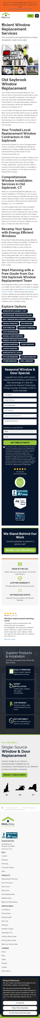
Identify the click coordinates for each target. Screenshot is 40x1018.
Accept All (20, 1003)
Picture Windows (10, 357)
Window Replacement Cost (14, 311)
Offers (4, 959)
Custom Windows (10, 332)
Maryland (5, 925)
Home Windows (27, 344)
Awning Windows (10, 323)
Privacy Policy (27, 464)
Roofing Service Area (9, 940)
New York (5, 921)
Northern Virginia (7, 929)
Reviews (4, 963)
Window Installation (12, 353)
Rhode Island (6, 913)
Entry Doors (6, 886)
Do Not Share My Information (20, 1013)
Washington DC (7, 933)
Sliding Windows (29, 357)
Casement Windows (27, 328)
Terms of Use (17, 464)
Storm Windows (10, 361)
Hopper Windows (10, 348)
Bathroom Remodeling (9, 902)
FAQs (3, 871)
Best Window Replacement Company (18, 319)
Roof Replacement (8, 894)
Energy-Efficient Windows (14, 340)
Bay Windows (26, 323)
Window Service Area (9, 936)
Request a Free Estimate (14, 775)
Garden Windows (10, 344)
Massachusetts (7, 917)
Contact (4, 856)
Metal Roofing (6, 898)
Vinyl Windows (26, 361)
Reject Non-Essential (20, 1008)
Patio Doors (6, 890)
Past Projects (6, 971)
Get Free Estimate (20, 443)
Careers (4, 967)
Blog (3, 955)
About (4, 952)
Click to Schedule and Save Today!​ (20, 9)
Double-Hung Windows (13, 336)
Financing (5, 864)
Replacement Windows (10, 879)
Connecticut (6, 909)
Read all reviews (9, 639)
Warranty (5, 860)
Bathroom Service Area (9, 944)
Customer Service (8, 867)
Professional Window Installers (17, 315)
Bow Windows (9, 328)
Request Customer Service (20, 550)
